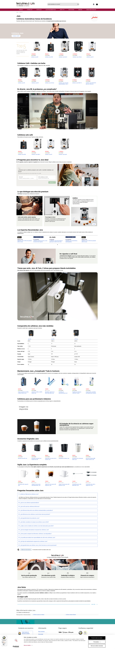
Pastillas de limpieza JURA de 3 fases (76, 392)
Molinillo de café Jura (22, 458)
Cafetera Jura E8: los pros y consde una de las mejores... (40, 241)
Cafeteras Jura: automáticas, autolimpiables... (71, 241)
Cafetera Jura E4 (89, 57)
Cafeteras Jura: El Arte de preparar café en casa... (24, 241)
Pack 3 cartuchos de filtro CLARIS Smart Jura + (23, 392)
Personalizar (96, 641)
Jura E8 (52, 339)
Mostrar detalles (27, 645)
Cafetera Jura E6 (21, 82)
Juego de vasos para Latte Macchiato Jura (36, 485)
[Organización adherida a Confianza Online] (85, 633)
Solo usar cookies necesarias (97, 645)
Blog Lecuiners (41, 631)
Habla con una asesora (26, 549)
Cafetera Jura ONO (49, 57)
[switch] (4, 644)
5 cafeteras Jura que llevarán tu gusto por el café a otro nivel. (56, 241)
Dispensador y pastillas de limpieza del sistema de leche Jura (91, 393)
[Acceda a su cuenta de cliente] (93, 4)
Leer (94, 224)
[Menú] (6, 636)
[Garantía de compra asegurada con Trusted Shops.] (80, 633)
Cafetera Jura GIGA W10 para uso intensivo (91, 83)
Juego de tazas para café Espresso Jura (64, 485)
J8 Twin (76, 339)
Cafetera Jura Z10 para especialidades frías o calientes (63, 84)
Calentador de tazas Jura (64, 458)
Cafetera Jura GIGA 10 (77, 82)
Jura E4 (29, 339)
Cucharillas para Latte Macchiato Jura (76, 485)
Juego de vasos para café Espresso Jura (50, 485)
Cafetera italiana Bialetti (38, 614)
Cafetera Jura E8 (34, 57)
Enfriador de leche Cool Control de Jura (36, 459)
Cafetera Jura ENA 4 (36, 154)
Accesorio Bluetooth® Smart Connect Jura (90, 459)
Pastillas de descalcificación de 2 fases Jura (63, 393)
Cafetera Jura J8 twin (77, 57)
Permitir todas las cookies (96, 637)
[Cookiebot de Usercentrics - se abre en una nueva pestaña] (16, 647)
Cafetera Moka (69, 614)
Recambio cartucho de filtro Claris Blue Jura (49, 392)
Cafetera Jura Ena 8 (63, 57)
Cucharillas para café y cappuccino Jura (90, 485)
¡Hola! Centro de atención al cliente (25, 633)
